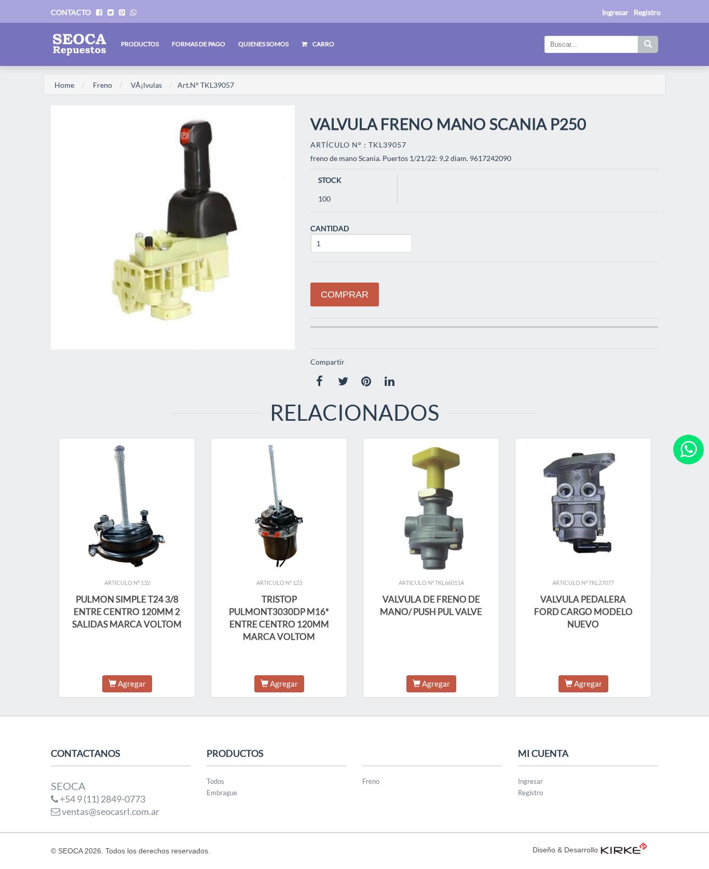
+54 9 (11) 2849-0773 (101, 799)
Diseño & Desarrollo (565, 850)
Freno (102, 85)
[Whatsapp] (688, 449)
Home (64, 85)
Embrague (222, 792)
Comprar (345, 294)
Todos (215, 781)
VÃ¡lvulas (146, 85)
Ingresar (530, 781)
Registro (647, 12)
